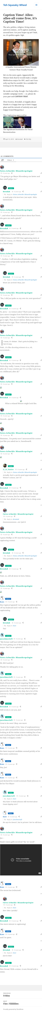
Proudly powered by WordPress (13, 1009)
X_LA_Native (8, 469)
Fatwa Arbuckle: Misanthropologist (16, 171)
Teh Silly (28, 139)
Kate (14, 626)
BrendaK (20, 139)
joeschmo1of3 (6, 639)
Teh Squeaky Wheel (15, 5)
